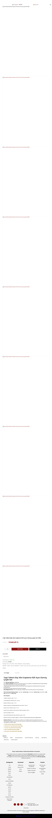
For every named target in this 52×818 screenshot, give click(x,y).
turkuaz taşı (6, 739)
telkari (11, 737)
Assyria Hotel (20, 767)
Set (8, 663)
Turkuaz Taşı (23, 665)
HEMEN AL (37, 649)
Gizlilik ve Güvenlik (31, 770)
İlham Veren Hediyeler (17, 663)
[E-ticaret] (26, 816)
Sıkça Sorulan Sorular (42, 766)
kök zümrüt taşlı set (29, 737)
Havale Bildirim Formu (42, 769)
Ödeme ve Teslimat (31, 768)
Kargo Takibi (42, 771)
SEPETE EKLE (20, 649)
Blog (21, 769)
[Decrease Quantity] (5, 649)
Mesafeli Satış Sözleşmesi (32, 766)
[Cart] (36, 4)
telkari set (6, 737)
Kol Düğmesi (9, 785)
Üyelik (42, 773)
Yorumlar (17, 673)
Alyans (9, 787)
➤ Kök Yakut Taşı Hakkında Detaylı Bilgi (13, 731)
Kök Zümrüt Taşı (35, 665)
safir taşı (37, 737)
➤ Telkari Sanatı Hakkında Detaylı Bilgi (12, 724)
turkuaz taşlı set (14, 739)
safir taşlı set (44, 737)
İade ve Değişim (31, 772)
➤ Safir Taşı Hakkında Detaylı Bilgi (11, 729)
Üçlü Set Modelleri (15, 665)
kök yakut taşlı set (18, 737)
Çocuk (9, 789)
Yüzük (9, 767)
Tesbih (9, 783)
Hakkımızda (20, 765)
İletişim (20, 771)
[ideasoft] (19, 816)
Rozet (9, 795)
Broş (10, 779)
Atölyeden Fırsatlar (9, 797)
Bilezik (9, 771)
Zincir (9, 793)
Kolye (9, 775)
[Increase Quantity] (10, 649)
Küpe (9, 773)
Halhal (9, 791)
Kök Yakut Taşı (43, 665)
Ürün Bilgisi (6, 673)
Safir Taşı (28, 665)
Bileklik (9, 769)
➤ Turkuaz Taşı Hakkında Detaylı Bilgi (12, 727)
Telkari (8, 665)
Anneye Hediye (26, 663)
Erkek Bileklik (9, 777)
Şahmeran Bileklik (9, 781)
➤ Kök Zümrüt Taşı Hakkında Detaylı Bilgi (13, 726)
